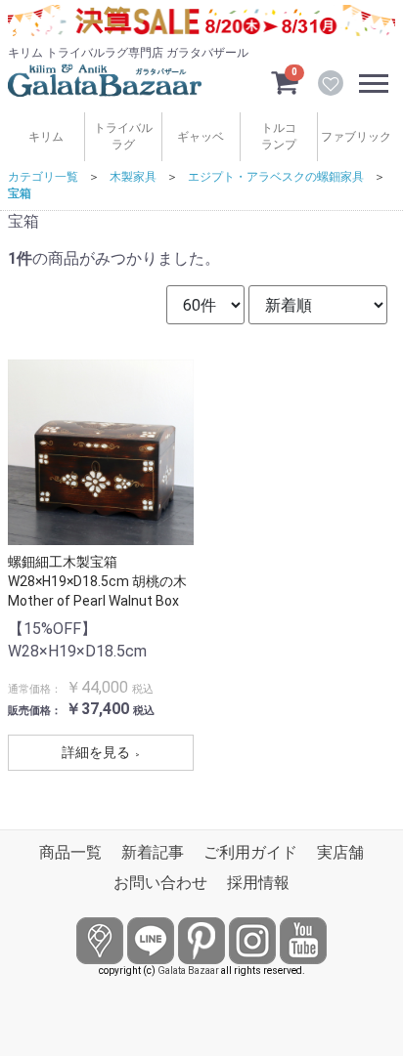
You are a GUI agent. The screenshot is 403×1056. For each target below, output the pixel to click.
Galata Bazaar (188, 970)
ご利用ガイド (250, 852)
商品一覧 (70, 852)
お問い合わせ (160, 882)
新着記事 (152, 852)
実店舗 (340, 852)
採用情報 (258, 882)
